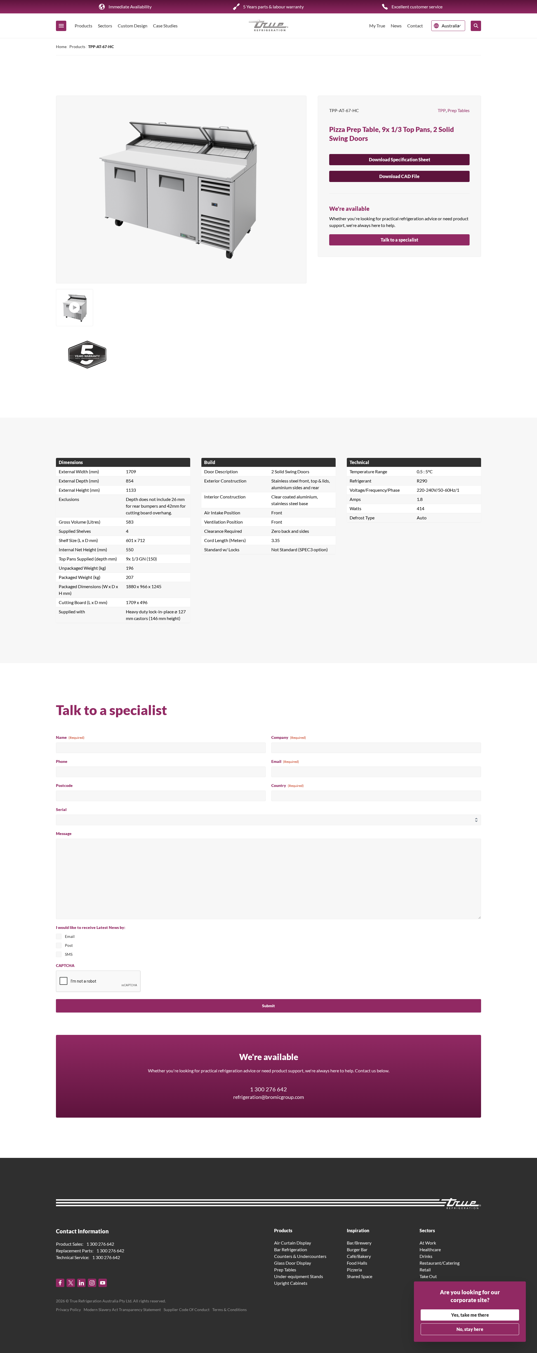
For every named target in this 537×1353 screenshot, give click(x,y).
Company (288, 737)
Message (64, 833)
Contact (415, 25)
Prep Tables (458, 110)
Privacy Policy (68, 1309)
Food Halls (357, 1263)
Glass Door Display (292, 1263)
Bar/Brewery (359, 1242)
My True (377, 25)
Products (83, 25)
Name (70, 737)
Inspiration (358, 1230)
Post (69, 945)
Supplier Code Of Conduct (186, 1309)
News (396, 25)
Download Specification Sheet (399, 159)
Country (287, 785)
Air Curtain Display (292, 1242)
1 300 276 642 (268, 1089)
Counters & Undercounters (300, 1256)
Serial (61, 809)
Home (61, 46)
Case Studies (165, 25)
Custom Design (132, 25)
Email (285, 761)
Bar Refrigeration (290, 1249)
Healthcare (430, 1249)
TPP (442, 110)
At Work (428, 1242)
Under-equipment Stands (298, 1276)
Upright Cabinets (290, 1283)
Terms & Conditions (229, 1309)
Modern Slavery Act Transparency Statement (122, 1309)
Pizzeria (354, 1269)
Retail (425, 1269)
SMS (68, 954)
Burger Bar (357, 1249)
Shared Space (359, 1276)
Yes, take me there (470, 1314)
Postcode (64, 785)
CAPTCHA (65, 965)
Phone (61, 761)
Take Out (428, 1276)
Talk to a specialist (399, 239)
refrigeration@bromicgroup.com (268, 1097)
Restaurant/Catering (440, 1263)
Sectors (105, 25)
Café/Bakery (359, 1256)
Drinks (426, 1256)
